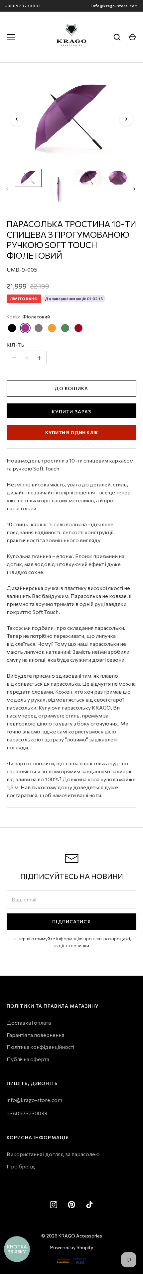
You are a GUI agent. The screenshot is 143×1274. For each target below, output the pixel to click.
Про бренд (21, 1166)
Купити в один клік (71, 432)
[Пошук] (117, 37)
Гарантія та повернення (35, 1035)
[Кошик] (132, 37)
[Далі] (126, 119)
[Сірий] (38, 328)
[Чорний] (12, 328)
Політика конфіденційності (40, 1047)
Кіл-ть (16, 345)
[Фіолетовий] (25, 328)
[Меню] (11, 37)
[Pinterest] (71, 1204)
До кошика (71, 388)
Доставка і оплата (29, 1022)
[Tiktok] (89, 1204)
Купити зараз (71, 411)
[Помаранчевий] (52, 328)
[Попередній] (16, 119)
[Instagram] (53, 1204)
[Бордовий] (78, 328)
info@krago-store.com (114, 6)
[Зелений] (65, 328)
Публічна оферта (28, 1059)
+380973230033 (23, 6)
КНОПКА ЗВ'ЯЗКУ (17, 1249)
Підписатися (71, 921)
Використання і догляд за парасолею (53, 1154)
